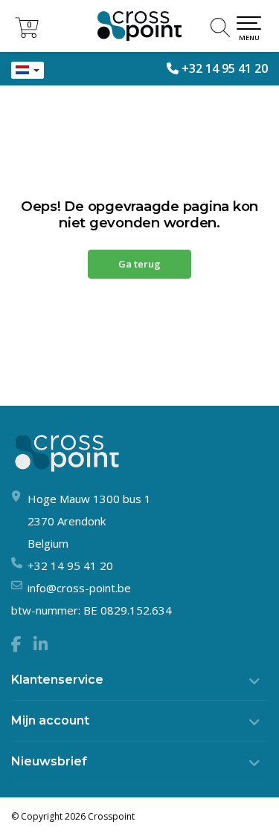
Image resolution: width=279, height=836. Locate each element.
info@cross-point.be (79, 587)
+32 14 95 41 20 (225, 68)
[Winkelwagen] (27, 34)
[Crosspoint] (139, 26)
